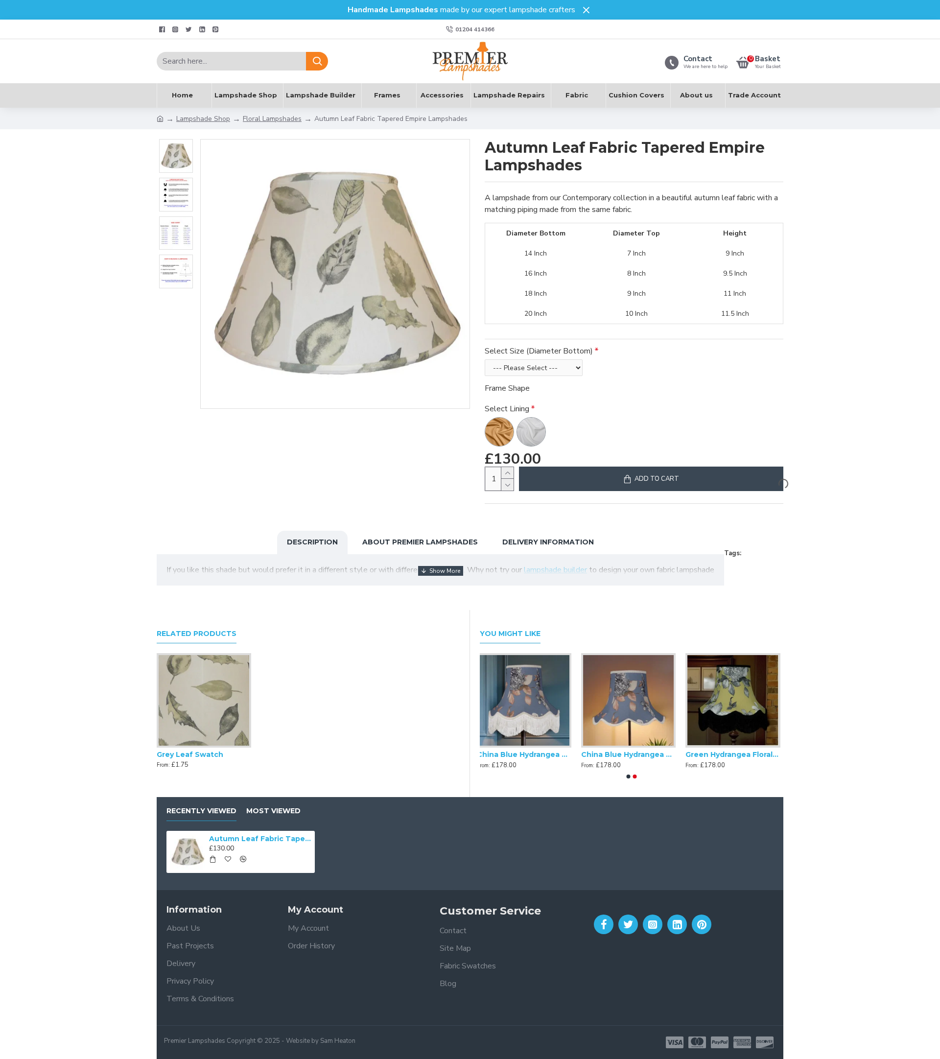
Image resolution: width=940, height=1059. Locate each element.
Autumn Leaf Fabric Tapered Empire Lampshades (260, 838)
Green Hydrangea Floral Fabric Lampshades (631, 754)
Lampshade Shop (203, 118)
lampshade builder (555, 570)
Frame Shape (507, 388)
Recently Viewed (201, 811)
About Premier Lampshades (420, 542)
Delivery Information (548, 542)
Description (312, 542)
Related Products (196, 634)
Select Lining (507, 408)
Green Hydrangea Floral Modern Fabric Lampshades (736, 754)
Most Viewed (273, 811)
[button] (629, 776)
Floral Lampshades (272, 118)
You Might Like (510, 634)
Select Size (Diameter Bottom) (539, 351)
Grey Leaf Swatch (190, 754)
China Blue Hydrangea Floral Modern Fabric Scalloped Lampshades (527, 754)
